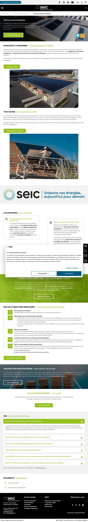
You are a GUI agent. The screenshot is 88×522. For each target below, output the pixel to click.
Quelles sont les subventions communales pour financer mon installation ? (29, 443)
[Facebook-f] (59, 2)
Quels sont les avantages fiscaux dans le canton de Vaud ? (24, 421)
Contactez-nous (40, 468)
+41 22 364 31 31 (10, 513)
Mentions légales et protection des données (12, 520)
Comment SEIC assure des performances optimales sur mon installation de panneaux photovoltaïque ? (38, 456)
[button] (85, 246)
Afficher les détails (72, 268)
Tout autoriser (69, 273)
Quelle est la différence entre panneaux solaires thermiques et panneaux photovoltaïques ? (34, 463)
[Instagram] (64, 2)
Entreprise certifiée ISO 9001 (76, 513)
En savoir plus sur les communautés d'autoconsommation (31, 352)
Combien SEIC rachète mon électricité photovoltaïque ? (23, 450)
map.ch (85, 520)
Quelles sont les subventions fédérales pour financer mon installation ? (28, 437)
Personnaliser (43, 273)
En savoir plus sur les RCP (21, 350)
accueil (5, 14)
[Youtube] (72, 2)
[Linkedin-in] (68, 2)
